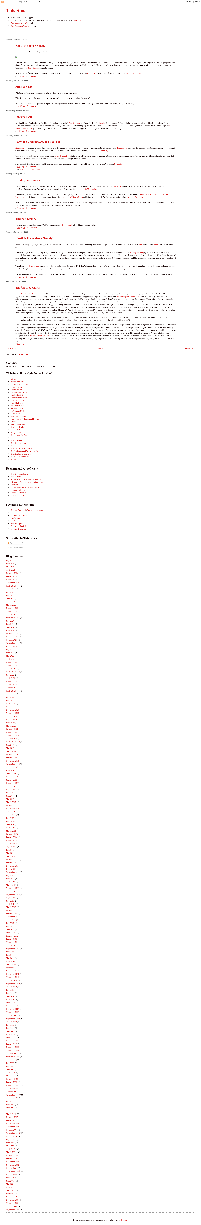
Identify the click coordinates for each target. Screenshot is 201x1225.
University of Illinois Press (72, 197)
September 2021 (13, 690)
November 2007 (12, 1088)
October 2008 (11, 1053)
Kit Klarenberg (17, 408)
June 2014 (10, 878)
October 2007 (11, 1091)
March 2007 (11, 1114)
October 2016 (11, 811)
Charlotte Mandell (18, 526)
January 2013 (11, 913)
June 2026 (10, 563)
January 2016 (11, 837)
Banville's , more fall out (37, 142)
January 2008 (11, 1082)
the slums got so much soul (128, 296)
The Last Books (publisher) (22, 448)
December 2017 (12, 783)
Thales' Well (16, 476)
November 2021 (12, 684)
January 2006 (11, 1158)
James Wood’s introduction (26, 293)
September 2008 (13, 1056)
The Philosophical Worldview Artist (26, 451)
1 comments (31, 131)
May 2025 (10, 598)
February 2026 (12, 573)
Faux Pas (118, 186)
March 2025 (11, 604)
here (140, 244)
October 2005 (11, 1168)
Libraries (101, 123)
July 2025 (10, 592)
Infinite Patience (17, 405)
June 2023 (10, 652)
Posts (11, 543)
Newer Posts (11, 348)
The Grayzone (16, 445)
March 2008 (11, 1075)
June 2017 (10, 795)
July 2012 (10, 923)
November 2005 (12, 1164)
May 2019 (10, 748)
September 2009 (13, 1018)
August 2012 (11, 920)
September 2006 (13, 1133)
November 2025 (12, 582)
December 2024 (12, 608)
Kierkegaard (16, 518)
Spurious (14, 437)
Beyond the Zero (17, 495)
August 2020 (11, 719)
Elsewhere (19, 147)
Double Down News (19, 397)
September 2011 (13, 948)
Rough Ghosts (16, 432)
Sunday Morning (137, 252)
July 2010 (10, 990)
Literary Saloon (17, 413)
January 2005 (11, 1196)
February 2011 (12, 967)
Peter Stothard (74, 123)
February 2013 (12, 910)
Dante (13, 520)
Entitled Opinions (18, 490)
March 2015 (11, 856)
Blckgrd (14, 379)
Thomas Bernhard (18, 510)
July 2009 (10, 1025)
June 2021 (10, 700)
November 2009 (12, 1012)
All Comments (15, 547)
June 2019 (10, 745)
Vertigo (14, 459)
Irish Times (77, 20)
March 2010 (11, 1002)
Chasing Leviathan (18, 492)
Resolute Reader (17, 427)
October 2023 (11, 639)
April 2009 (10, 1034)
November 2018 (12, 760)
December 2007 (12, 1085)
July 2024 (10, 620)
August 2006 (11, 1136)
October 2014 (11, 869)
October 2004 (11, 1206)
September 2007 (13, 1095)
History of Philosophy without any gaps (27, 482)
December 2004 (12, 1199)
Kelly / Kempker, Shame (30, 45)
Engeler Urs (92, 73)
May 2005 (10, 1184)
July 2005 (10, 1177)
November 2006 (12, 1126)
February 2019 (12, 754)
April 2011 (10, 961)
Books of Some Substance (21, 384)
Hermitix (14, 484)
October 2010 (11, 980)
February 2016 (12, 834)
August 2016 (11, 815)
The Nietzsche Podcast (20, 474)
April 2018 (10, 770)
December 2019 (12, 732)
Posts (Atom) (22, 354)
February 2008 (12, 1079)
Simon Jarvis (67, 225)
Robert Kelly (16, 429)
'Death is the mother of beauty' (34, 238)
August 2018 (11, 767)
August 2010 (11, 986)
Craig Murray (16, 387)
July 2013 (10, 900)
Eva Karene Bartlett (19, 400)
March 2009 (11, 1037)
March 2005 (11, 1190)
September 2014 (13, 872)
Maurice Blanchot (18, 528)
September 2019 (13, 741)
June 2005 (10, 1180)
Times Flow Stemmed (20, 456)
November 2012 (12, 916)
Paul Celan (35, 169)
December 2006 (12, 1123)
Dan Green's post (32, 266)
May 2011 (10, 958)
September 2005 (13, 1171)
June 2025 (10, 595)
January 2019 (11, 757)
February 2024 (12, 633)
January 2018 (11, 780)
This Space (17, 10)
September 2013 (13, 894)
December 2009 (12, 1009)
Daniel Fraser (16, 389)
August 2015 (11, 846)
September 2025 (13, 585)
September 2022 (13, 671)
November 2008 (12, 1050)
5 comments (32, 227)
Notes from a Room (19, 416)
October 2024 (11, 614)
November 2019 (12, 735)
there (156, 244)
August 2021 (11, 694)
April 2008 (10, 1072)
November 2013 (12, 888)
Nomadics (118, 163)
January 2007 (11, 1120)
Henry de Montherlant (88, 189)
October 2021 (11, 687)
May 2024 (10, 627)
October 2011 (11, 945)
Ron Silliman (33, 67)
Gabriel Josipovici (18, 512)
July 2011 (10, 951)
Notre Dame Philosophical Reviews (25, 419)
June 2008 (10, 1066)
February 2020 (12, 729)
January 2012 (11, 939)
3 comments (32, 106)
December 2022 (12, 662)
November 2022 (12, 665)
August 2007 (11, 1098)
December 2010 (12, 974)
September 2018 (13, 764)
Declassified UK (17, 395)
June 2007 (10, 1104)
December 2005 (12, 1161)
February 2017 (12, 805)
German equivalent (35, 510)
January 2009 (11, 1044)
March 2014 (11, 885)
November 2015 (12, 843)
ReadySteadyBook (63, 155)
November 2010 (12, 977)
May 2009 (10, 1031)
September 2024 (13, 617)
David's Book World (19, 392)
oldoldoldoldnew (18, 424)
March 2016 (11, 830)
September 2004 (13, 1209)
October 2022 (11, 668)
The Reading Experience (21, 453)
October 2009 (11, 1015)
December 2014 (12, 865)
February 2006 (12, 1155)
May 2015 (10, 853)
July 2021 (10, 697)
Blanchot (26, 169)
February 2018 (12, 776)
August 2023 (11, 646)
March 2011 (11, 964)
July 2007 (10, 1101)
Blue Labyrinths (17, 381)
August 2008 (11, 1060)
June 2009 (10, 1028)
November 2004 (12, 1203)
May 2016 (10, 824)
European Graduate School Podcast (25, 487)
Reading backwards (27, 180)
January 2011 (11, 970)
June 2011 (10, 955)
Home (100, 348)
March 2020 (11, 725)
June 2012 (10, 926)
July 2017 (10, 792)
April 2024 (10, 630)
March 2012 (11, 932)
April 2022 (10, 678)
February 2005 (12, 1193)
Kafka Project (16, 523)
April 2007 (10, 1110)
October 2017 (11, 786)
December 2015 (12, 840)
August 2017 (11, 789)
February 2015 (12, 859)
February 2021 (12, 706)
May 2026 (10, 566)
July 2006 (10, 1139)
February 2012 (12, 935)
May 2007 (10, 1107)
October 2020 (11, 716)
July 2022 (10, 674)
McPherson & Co (133, 73)
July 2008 (10, 1063)
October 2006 (11, 1129)
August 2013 (11, 897)
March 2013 (11, 907)
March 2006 (11, 1152)
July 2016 (10, 818)
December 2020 (12, 710)
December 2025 (12, 579)
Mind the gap (23, 86)
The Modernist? (27, 287)
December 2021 (12, 681)
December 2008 (12, 1047)
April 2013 (10, 904)
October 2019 (11, 738)
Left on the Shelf (18, 411)
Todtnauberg (122, 147)
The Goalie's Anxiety (19, 443)
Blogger (124, 1220)
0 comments (31, 76)
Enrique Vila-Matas (19, 515)
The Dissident (16, 440)
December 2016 (12, 808)
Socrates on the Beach (20, 435)
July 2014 (10, 875)
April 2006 (10, 1149)
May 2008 (10, 1069)
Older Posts (190, 348)
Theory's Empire (25, 219)
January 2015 (11, 862)
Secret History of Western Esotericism (26, 479)
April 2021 (10, 703)
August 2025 (11, 589)
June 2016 (10, 821)
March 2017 (11, 802)
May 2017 (10, 799)
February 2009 (12, 1040)
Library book (23, 117)
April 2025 (10, 601)
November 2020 (12, 713)
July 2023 (10, 649)
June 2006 (10, 1142)
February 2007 (12, 1117)
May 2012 (10, 929)
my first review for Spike (40, 335)
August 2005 (11, 1174)
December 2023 (12, 636)
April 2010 (10, 999)
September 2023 (13, 643)
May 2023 (10, 655)
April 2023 (10, 659)
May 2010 (10, 996)
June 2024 (10, 624)
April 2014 (10, 881)
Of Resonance (16, 421)
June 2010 (10, 993)
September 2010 (13, 983)
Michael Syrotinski (136, 197)
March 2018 (11, 773)
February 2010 (12, 1005)
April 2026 (10, 569)
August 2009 (11, 1021)
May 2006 (10, 1145)
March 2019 (11, 751)
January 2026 (11, 576)
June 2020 (10, 722)
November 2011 (12, 942)
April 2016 (10, 827)
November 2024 (12, 611)
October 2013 (11, 891)
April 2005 (10, 1187)
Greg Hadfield (17, 403)
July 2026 (10, 560)
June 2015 (10, 850)
